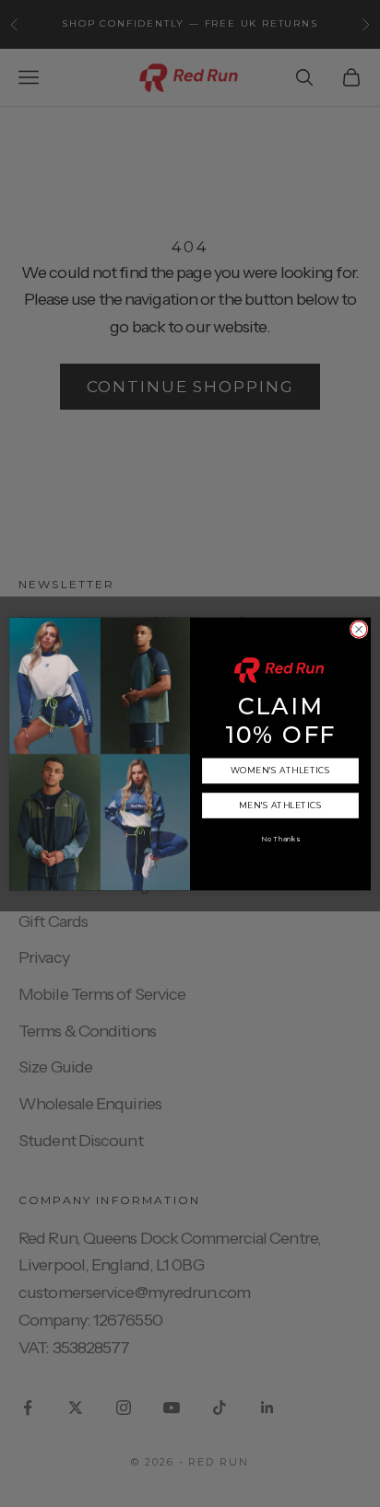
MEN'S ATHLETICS (280, 805)
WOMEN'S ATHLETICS (281, 770)
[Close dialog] (358, 628)
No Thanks (280, 838)
